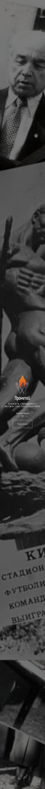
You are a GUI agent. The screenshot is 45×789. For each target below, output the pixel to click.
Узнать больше (22, 423)
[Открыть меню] (38, 7)
